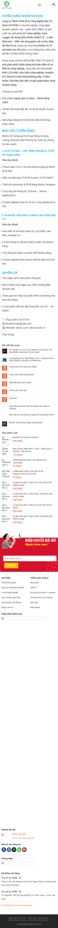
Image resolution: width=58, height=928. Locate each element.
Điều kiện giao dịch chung (20, 382)
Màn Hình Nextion (17, 918)
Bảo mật (34, 602)
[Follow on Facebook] (4, 849)
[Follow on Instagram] (9, 849)
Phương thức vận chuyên (41, 597)
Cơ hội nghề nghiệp (9, 592)
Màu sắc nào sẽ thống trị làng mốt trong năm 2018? (31, 415)
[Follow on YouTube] (24, 849)
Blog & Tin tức (7, 607)
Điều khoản (35, 607)
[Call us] (19, 849)
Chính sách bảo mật (18, 390)
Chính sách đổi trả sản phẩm (21, 374)
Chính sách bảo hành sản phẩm (23, 367)
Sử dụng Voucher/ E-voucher (42, 592)
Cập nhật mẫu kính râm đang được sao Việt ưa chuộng (29, 407)
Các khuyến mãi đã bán (11, 602)
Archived (13, 398)
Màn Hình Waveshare (38, 918)
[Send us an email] (14, 849)
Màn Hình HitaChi (17, 920)
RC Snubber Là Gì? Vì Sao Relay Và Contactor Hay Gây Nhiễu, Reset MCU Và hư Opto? (31, 351)
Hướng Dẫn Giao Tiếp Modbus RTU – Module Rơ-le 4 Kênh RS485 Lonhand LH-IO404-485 (31, 359)
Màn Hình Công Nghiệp (39, 920)
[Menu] (39, 4)
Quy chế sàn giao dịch (10, 597)
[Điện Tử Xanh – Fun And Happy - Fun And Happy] (19, 5)
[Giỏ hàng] (53, 5)
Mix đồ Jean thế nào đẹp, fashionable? (26, 422)
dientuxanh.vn (35, 924)
